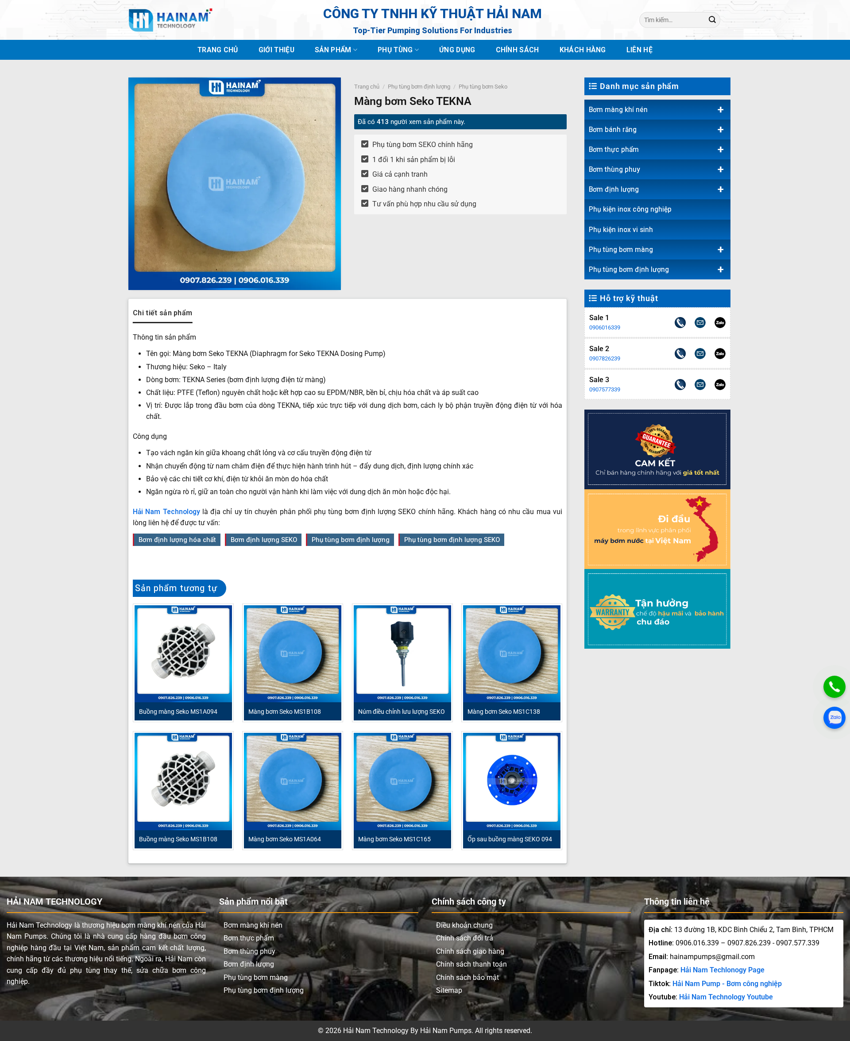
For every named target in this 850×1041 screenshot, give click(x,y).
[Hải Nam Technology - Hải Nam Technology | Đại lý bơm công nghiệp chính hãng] (170, 20)
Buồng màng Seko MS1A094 (178, 711)
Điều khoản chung (464, 925)
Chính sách (517, 50)
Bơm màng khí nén (618, 109)
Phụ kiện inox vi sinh (621, 229)
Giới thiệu (276, 50)
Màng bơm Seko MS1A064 (284, 839)
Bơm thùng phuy (614, 169)
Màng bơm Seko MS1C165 (394, 839)
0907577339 (604, 389)
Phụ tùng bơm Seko (483, 86)
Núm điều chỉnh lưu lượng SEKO (401, 711)
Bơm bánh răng (613, 129)
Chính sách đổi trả (464, 938)
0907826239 (604, 358)
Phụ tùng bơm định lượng (629, 269)
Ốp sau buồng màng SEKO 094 (510, 839)
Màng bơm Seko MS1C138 (504, 711)
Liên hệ (639, 50)
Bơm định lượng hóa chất (177, 540)
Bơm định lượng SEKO (264, 540)
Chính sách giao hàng (470, 951)
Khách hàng (583, 50)
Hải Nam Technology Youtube (726, 997)
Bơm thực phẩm (614, 149)
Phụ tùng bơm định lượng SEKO (452, 540)
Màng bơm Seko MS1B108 (284, 711)
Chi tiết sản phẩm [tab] (162, 313)
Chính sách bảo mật (467, 977)
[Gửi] (712, 19)
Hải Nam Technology (166, 511)
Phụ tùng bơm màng (621, 249)
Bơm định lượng (614, 189)
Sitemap (449, 990)
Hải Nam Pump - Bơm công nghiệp (727, 983)
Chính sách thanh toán (471, 964)
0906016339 (604, 327)
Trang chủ (217, 50)
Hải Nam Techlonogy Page (722, 970)
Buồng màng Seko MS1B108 (178, 839)
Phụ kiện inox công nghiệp (630, 209)
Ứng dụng (457, 50)
